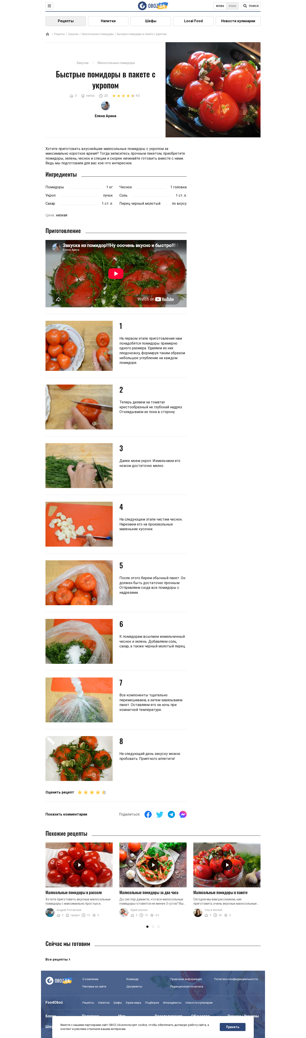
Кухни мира (133, 1002)
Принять (232, 1027)
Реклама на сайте (94, 986)
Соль (123, 195)
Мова (220, 6)
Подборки (152, 1002)
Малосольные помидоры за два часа (148, 892)
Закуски (73, 34)
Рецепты (66, 21)
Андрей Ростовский (69, 910)
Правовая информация (186, 979)
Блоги (50, 1016)
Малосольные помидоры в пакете (220, 892)
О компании (90, 979)
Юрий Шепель (139, 910)
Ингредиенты (172, 1002)
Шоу (49, 1027)
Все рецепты (56, 959)
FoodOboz (54, 1002)
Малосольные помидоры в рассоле (73, 892)
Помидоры (54, 187)
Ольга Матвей (213, 910)
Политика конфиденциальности (236, 979)
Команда (132, 979)
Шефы (150, 21)
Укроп (50, 195)
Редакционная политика (186, 986)
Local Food (193, 21)
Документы (134, 986)
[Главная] (47, 34)
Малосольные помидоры (98, 34)
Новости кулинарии (238, 21)
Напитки (108, 21)
